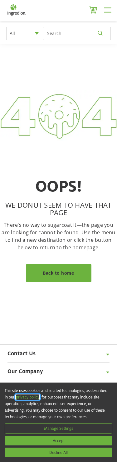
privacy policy (27, 397)
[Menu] (108, 10)
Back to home (58, 273)
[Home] (16, 15)
